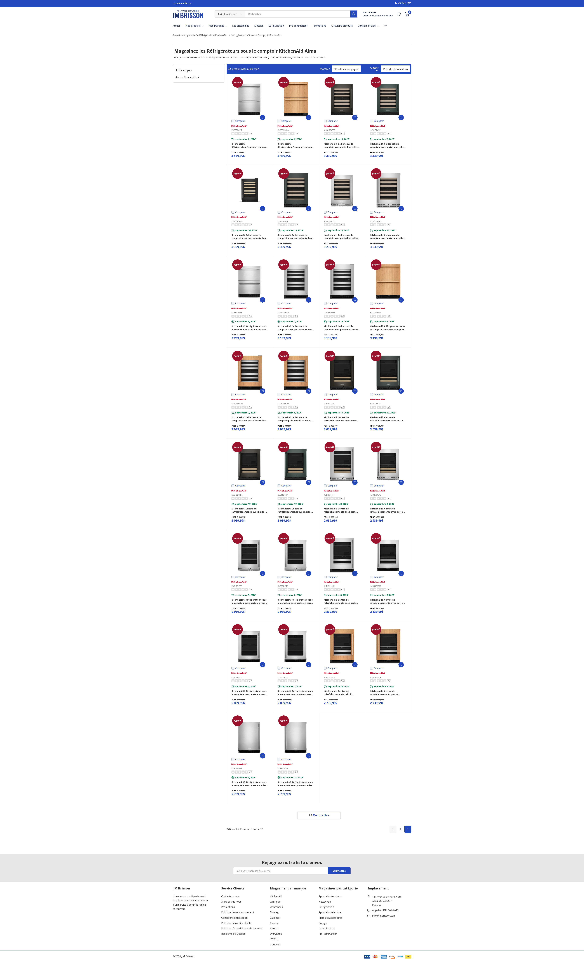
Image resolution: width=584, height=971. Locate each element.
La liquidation (326, 928)
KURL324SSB (236, 677)
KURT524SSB (236, 312)
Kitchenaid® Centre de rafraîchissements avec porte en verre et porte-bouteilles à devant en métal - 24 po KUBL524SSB (342, 601)
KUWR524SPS (375, 221)
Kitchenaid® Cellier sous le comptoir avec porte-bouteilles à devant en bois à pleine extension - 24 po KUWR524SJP (296, 237)
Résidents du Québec (233, 933)
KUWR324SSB (329, 312)
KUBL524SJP (375, 403)
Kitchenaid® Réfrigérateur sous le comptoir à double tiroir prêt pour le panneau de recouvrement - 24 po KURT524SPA (387, 328)
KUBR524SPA (375, 677)
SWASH (274, 939)
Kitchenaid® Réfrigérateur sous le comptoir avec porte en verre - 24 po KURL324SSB (249, 693)
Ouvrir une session (372, 15)
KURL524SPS (236, 586)
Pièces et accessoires (330, 917)
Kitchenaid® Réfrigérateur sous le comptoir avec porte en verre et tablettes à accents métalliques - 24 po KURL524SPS (249, 601)
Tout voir (275, 944)
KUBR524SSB (375, 586)
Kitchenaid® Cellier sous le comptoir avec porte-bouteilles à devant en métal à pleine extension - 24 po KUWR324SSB (342, 328)
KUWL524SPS (329, 221)
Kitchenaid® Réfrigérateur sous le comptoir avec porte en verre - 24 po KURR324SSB (296, 693)
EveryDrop (276, 933)
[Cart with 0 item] (407, 14)
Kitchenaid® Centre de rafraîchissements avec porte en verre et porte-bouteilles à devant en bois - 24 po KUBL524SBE (342, 419)
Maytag (274, 912)
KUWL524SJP (375, 130)
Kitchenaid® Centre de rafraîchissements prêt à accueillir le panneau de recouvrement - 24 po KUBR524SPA (384, 693)
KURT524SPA (375, 312)
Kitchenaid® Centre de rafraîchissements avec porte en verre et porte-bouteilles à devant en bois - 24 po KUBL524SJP (388, 419)
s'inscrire (388, 15)
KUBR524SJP (283, 495)
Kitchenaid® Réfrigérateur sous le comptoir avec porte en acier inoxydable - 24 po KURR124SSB (295, 784)
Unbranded (276, 907)
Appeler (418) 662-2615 (385, 910)
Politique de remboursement (237, 912)
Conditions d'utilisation (234, 917)
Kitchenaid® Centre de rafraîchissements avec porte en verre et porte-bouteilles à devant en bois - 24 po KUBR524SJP (296, 510)
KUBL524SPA (329, 677)
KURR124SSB (283, 768)
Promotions (228, 907)
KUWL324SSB (283, 312)
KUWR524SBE (237, 221)
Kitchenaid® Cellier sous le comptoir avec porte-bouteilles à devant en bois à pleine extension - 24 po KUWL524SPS (342, 237)
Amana (274, 923)
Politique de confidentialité (236, 923)
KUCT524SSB (236, 130)
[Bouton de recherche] (353, 13)
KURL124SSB (236, 768)
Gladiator (275, 917)
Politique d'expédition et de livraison (241, 928)
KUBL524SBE (329, 403)
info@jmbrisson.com (383, 915)
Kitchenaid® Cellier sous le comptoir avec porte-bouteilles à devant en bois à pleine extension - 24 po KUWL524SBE (342, 145)
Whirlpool (275, 901)
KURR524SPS (283, 586)
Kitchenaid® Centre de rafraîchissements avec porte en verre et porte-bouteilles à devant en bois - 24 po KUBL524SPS (342, 510)
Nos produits (193, 25)
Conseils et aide (367, 25)
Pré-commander (328, 933)
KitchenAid (276, 896)
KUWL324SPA (283, 403)
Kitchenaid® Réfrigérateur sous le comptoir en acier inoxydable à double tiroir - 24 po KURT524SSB (249, 328)
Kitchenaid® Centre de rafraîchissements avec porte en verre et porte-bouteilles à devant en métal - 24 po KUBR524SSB (388, 601)
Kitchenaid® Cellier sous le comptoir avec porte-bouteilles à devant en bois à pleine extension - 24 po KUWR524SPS (388, 237)
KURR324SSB (283, 677)
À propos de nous (231, 901)
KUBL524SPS (329, 495)
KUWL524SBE (329, 130)
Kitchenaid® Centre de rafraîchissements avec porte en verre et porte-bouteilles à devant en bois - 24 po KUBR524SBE (249, 510)
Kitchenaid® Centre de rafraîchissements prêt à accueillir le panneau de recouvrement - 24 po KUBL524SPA (337, 693)
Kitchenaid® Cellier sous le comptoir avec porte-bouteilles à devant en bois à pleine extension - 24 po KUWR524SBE (249, 237)
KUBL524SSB (329, 586)
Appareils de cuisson (330, 896)
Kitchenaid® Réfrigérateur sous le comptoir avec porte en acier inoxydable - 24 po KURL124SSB (249, 784)
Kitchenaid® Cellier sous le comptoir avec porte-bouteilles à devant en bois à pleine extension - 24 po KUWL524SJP (388, 145)
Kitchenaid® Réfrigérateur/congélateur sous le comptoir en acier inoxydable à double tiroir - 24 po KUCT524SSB (249, 145)
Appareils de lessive (330, 912)
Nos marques (216, 25)
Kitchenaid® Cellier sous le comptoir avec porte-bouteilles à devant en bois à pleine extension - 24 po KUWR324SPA (249, 419)
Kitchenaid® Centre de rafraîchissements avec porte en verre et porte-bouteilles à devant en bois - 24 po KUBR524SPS (388, 510)
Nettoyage (325, 901)
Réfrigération (326, 907)
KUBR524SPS (375, 495)
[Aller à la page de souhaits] (399, 14)
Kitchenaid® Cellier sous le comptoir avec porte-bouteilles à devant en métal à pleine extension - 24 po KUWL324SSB (296, 328)
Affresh (274, 928)
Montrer (325, 69)
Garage (323, 923)
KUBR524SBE (236, 495)
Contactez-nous (230, 896)
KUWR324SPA (237, 403)
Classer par (374, 68)
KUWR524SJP (283, 221)
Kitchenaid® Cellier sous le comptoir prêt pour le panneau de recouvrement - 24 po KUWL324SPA (294, 419)
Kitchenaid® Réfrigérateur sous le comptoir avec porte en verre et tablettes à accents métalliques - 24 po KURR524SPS (295, 601)
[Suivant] (407, 829)
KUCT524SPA (283, 130)
